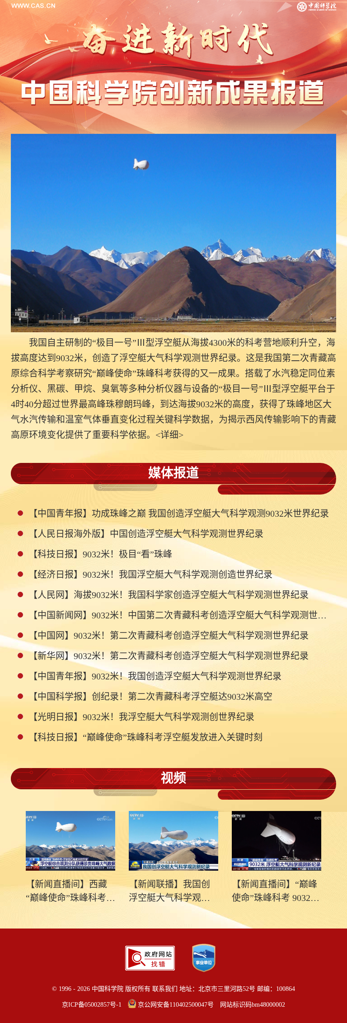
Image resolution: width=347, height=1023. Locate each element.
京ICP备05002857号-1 (92, 1004)
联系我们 (165, 988)
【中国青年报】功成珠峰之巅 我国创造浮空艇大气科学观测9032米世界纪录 (178, 514)
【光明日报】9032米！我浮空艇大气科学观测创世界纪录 (141, 717)
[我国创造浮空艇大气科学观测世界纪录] (173, 233)
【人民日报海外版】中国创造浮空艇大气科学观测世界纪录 (145, 534)
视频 (173, 778)
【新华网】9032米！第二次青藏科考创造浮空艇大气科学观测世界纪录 (168, 656)
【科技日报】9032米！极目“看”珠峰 (100, 554)
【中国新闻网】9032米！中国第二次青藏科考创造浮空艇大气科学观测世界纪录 (178, 615)
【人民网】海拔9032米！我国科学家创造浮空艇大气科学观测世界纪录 (168, 595)
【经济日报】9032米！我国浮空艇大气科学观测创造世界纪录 (150, 575)
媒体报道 (173, 473)
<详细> (169, 435)
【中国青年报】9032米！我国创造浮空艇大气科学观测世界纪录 (154, 676)
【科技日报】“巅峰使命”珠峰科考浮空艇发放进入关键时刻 (145, 737)
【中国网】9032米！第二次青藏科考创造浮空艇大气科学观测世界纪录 (168, 636)
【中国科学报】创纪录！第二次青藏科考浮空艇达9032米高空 (150, 697)
